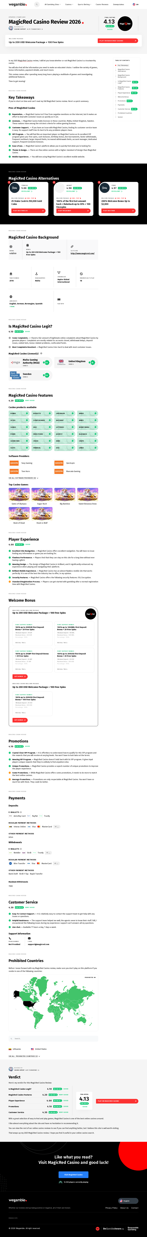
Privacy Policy (111, 1208)
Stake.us (24, 185)
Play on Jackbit (64, 211)
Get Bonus (18, 676)
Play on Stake (109, 211)
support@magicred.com (38, 944)
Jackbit (69, 185)
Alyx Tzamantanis (34, 29)
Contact (134, 1208)
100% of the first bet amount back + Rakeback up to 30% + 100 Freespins (73, 204)
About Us (124, 1208)
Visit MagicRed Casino (73, 1175)
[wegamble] (18, 4)
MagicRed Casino (25, 61)
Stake (114, 185)
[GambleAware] (97, 1229)
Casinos (68, 4)
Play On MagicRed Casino (111, 41)
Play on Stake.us (20, 211)
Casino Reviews (102, 4)
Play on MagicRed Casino (108, 1101)
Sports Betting (84, 4)
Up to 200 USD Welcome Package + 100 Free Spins (36, 42)
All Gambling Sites (52, 4)
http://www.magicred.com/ (83, 253)
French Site (13, 1218)
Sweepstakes (118, 4)
